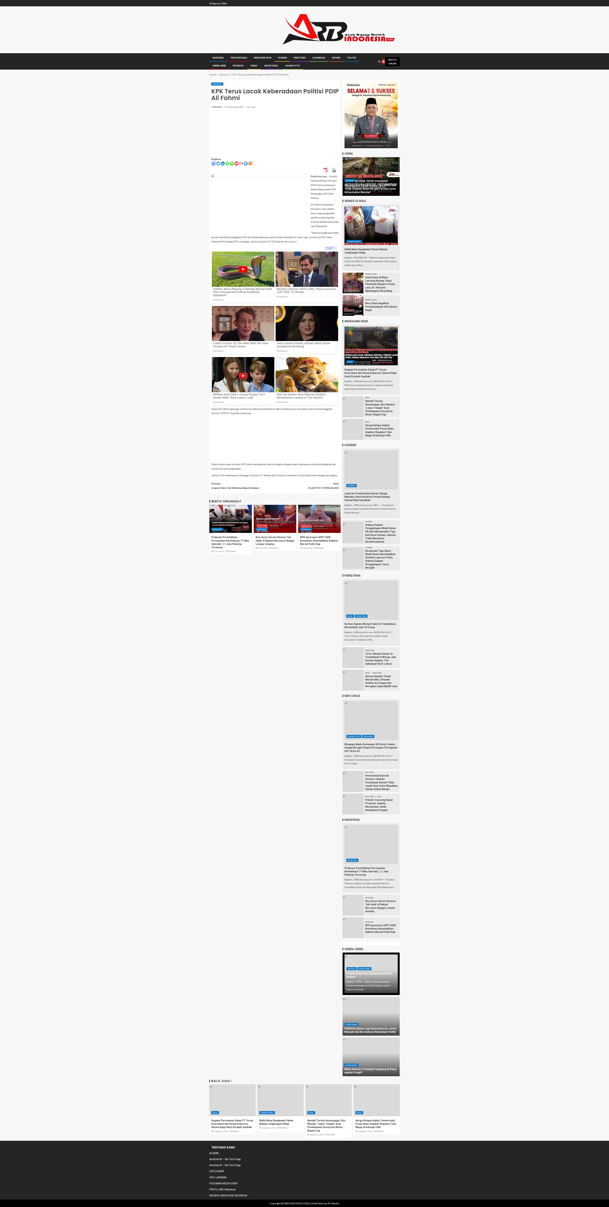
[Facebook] (214, 164)
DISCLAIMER (216, 1171)
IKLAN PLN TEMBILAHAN (323, 485)
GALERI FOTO (292, 65)
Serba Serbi (364, 969)
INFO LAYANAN (217, 1177)
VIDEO (253, 65)
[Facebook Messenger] (246, 164)
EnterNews (317, 1203)
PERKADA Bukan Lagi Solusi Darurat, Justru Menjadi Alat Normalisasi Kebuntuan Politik (370, 1030)
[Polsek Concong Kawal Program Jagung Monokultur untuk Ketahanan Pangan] (353, 804)
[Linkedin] (223, 164)
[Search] (379, 62)
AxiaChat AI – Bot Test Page (225, 1159)
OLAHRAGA (318, 57)
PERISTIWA (300, 57)
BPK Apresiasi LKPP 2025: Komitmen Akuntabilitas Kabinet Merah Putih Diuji (319, 541)
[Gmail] (241, 164)
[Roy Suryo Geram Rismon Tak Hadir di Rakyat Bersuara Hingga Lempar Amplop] (275, 519)
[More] (250, 164)
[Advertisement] (275, 134)
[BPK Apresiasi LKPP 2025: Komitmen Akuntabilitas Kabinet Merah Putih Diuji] (319, 519)
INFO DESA (368, 736)
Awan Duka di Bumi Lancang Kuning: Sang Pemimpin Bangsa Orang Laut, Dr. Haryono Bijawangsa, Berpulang (380, 284)
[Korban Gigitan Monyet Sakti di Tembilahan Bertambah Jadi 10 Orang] (371, 600)
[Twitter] (218, 164)
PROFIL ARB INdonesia (222, 1189)
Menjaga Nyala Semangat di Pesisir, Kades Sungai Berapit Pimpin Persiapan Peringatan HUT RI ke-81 (370, 748)
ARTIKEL (336, 57)
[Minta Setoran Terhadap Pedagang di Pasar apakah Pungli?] (371, 1057)
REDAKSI (218, 107)
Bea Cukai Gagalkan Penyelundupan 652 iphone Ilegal (381, 307)
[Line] (232, 164)
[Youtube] (237, 164)
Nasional (217, 84)
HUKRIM (282, 57)
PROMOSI (238, 65)
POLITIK (351, 57)
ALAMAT (214, 1153)
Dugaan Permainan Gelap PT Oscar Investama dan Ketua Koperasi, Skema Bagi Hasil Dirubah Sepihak (370, 373)
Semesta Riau (354, 241)
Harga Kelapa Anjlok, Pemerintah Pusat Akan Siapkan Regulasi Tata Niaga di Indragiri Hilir (375, 1124)
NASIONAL (218, 57)
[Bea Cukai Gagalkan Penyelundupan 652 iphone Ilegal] (353, 305)
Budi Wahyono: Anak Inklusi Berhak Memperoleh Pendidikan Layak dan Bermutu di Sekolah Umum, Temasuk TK (370, 189)
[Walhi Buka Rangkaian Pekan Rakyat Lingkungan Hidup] (371, 225)
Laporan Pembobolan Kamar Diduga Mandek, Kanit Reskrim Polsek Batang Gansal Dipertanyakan (367, 497)
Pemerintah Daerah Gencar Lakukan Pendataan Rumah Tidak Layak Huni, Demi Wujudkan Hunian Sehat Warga (381, 782)
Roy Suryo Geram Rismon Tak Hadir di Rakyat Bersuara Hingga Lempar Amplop (275, 541)
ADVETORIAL (271, 65)
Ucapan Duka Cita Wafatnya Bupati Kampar (235, 485)
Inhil (350, 362)
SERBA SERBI (219, 65)
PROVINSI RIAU (239, 57)
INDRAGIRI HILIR (262, 57)
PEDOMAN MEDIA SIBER (223, 1183)
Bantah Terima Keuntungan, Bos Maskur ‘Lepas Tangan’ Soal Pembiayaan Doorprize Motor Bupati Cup (380, 408)
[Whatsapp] (227, 164)
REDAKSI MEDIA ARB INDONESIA (228, 1195)
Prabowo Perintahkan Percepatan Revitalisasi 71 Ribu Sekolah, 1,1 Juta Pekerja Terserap (366, 871)
